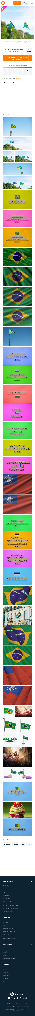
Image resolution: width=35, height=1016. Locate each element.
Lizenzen (5, 991)
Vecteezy (5, 957)
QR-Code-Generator (9, 980)
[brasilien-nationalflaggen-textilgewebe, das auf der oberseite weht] (17, 348)
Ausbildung (6, 967)
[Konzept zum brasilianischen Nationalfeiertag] (10, 779)
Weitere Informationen (10, 83)
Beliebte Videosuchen (9, 1007)
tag (23, 913)
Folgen (29, 51)
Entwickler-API (7, 970)
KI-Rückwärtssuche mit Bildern (12, 974)
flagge (16, 913)
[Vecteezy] (3, 3)
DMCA (5, 994)
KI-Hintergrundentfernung (11, 977)
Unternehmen (7, 964)
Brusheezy (6, 954)
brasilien (7, 913)
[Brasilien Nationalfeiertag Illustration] (8, 723)
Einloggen (25, 3)
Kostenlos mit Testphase (17, 58)
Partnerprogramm (8, 997)
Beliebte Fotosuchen (9, 1003)
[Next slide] (28, 913)
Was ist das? (19, 78)
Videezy (5, 961)
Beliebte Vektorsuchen (9, 1000)
